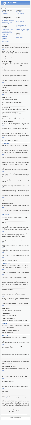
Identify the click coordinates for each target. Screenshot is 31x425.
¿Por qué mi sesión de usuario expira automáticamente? (7, 15)
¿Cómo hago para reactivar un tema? (5, 34)
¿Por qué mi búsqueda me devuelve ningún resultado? (21, 25)
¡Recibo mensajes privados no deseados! (20, 18)
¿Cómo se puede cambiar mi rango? (5, 23)
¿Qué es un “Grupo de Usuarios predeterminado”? (21, 15)
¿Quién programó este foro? (18, 36)
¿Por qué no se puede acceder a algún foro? (6, 30)
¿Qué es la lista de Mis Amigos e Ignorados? (20, 21)
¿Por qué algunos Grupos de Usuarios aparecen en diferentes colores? (22, 14)
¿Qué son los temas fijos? (4, 40)
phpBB (22, 118)
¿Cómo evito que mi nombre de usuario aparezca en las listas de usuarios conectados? (8, 18)
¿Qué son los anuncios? (4, 39)
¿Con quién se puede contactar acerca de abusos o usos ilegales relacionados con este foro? (22, 38)
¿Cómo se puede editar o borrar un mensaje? (6, 27)
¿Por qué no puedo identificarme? (5, 13)
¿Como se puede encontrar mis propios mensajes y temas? (22, 27)
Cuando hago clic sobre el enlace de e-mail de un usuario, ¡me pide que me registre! (8, 24)
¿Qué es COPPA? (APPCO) (4, 11)
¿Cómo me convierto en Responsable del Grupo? (21, 13)
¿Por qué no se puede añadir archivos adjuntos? (6, 31)
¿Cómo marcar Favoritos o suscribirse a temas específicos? (22, 30)
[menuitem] (2, 5)
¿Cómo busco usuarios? (18, 26)
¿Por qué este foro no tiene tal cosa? (19, 37)
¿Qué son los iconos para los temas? (5, 41)
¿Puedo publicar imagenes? (4, 38)
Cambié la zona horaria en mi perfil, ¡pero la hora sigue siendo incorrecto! (8, 20)
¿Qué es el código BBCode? (4, 36)
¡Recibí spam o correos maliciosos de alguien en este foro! (21, 19)
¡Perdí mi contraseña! (4, 14)
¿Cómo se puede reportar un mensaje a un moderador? (7, 32)
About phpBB (25, 392)
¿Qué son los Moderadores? (18, 11)
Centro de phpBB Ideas (5, 397)
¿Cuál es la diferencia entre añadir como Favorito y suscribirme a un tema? (22, 29)
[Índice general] (4, 3)
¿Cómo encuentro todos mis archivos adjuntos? (20, 34)
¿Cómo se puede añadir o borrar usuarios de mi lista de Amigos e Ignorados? (22, 22)
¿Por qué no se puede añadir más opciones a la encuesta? (7, 29)
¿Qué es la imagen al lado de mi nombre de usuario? (7, 22)
